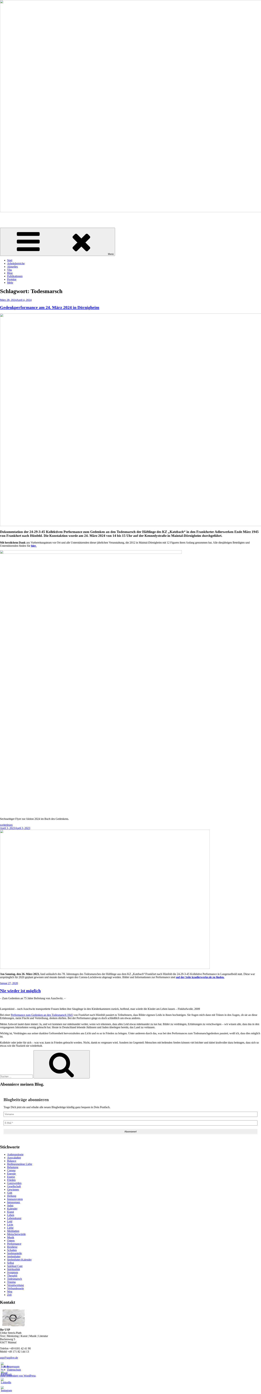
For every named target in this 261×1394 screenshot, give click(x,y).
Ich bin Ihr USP (9, 217)
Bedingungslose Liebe (19, 1164)
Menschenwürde (16, 1234)
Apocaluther (14, 1157)
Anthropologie (15, 1154)
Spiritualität (13, 1269)
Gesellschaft (14, 1186)
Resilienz (12, 1246)
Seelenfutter (13, 1256)
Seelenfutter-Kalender (19, 1259)
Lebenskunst (14, 1218)
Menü (111, 254)
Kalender (12, 1208)
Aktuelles (12, 266)
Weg (9, 1291)
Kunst (10, 1211)
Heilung (11, 1195)
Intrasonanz (13, 1202)
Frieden (11, 1179)
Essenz (11, 1176)
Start (9, 260)
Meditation (13, 1230)
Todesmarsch (14, 1278)
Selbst (10, 1262)
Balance (11, 1160)
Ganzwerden (14, 1183)
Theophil (12, 1275)
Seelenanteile (14, 1253)
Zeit (9, 1294)
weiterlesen (6, 824)
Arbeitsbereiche (16, 263)
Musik (10, 1237)
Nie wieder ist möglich (20, 990)
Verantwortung (15, 1285)
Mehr (10, 282)
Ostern (11, 1240)
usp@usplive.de (9, 1357)
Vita (9, 269)
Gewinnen (13, 1189)
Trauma (11, 1281)
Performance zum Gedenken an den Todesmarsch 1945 (42, 1014)
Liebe (10, 1227)
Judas (10, 1205)
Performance (14, 1243)
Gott (9, 1192)
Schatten (12, 1250)
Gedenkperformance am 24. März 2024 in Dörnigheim (49, 307)
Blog (10, 273)
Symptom (12, 1272)
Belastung (12, 1167)
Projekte (11, 279)
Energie (11, 1173)
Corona (11, 1170)
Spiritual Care (15, 1266)
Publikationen (15, 276)
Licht (10, 1224)
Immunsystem (15, 1199)
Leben (10, 1215)
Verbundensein (15, 1288)
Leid (9, 1221)
